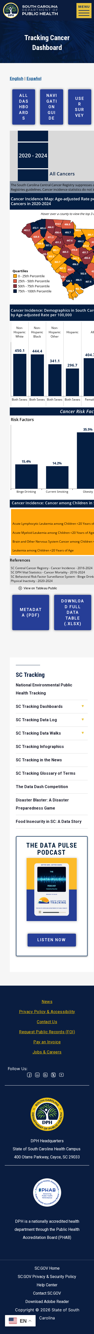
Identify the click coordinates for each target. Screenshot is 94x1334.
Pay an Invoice (47, 1042)
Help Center (47, 1285)
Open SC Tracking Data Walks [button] (83, 733)
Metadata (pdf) (31, 612)
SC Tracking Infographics (40, 746)
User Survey (79, 107)
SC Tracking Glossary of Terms (45, 773)
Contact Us (47, 1021)
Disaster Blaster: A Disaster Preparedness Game (42, 804)
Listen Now (51, 939)
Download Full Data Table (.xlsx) (72, 612)
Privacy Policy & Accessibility (47, 1011)
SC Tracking (30, 674)
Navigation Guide (51, 107)
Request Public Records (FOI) (47, 1032)
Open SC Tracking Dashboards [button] (83, 706)
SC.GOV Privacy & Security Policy (47, 1276)
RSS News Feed (45, 1075)
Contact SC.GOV (47, 1293)
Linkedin (37, 1075)
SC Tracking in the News (39, 760)
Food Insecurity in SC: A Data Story (48, 821)
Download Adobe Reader (47, 1301)
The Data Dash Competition (42, 786)
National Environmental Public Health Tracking (44, 689)
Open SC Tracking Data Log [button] (83, 719)
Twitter (53, 1075)
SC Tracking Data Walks (38, 733)
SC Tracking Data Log (36, 719)
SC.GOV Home (47, 1268)
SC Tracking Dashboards (39, 706)
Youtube (61, 1075)
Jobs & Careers (47, 1052)
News (47, 1001)
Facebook (29, 1075)
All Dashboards (24, 107)
